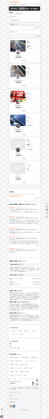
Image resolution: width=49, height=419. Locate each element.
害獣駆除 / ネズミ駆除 (13, 364)
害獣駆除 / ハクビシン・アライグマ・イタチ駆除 (18, 375)
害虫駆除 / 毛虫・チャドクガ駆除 (15, 368)
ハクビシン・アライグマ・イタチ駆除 (16, 334)
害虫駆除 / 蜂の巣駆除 (24, 357)
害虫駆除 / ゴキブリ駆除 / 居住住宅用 (16, 360)
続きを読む (37, 224)
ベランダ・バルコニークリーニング (31, 360)
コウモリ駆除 (12, 330)
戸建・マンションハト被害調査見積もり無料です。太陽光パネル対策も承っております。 (23, 209)
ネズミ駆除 (34, 330)
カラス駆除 (19, 330)
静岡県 (10, 343)
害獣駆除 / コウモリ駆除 (14, 357)
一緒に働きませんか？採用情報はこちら (2, 411)
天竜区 (14, 348)
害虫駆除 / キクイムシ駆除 (28, 368)
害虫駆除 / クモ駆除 (34, 357)
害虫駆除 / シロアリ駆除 (24, 364)
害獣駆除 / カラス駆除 (13, 371)
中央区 (10, 348)
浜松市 (10, 345)
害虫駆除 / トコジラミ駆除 (24, 371)
